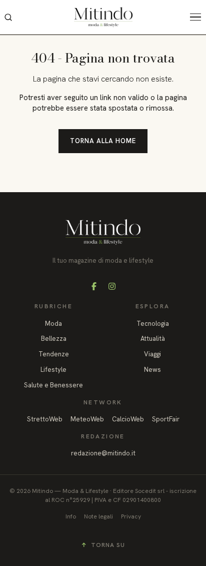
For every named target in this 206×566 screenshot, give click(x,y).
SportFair (166, 419)
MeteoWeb (87, 419)
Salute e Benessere (53, 385)
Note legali (98, 516)
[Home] (103, 17)
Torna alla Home (103, 141)
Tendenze (53, 354)
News (152, 369)
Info (71, 516)
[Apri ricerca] (8, 17)
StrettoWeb (44, 419)
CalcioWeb (128, 419)
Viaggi (152, 354)
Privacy (131, 516)
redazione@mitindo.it (103, 453)
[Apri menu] (198, 17)
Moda (53, 323)
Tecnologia (152, 323)
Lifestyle (53, 369)
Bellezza (53, 338)
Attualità (152, 338)
